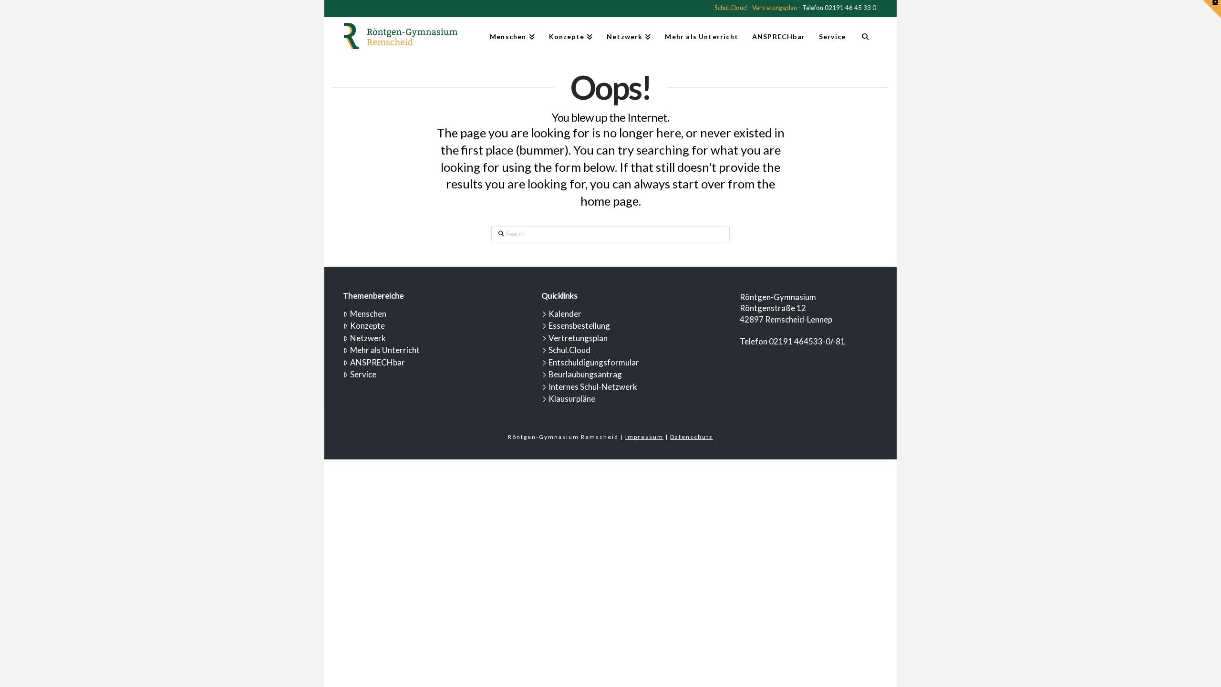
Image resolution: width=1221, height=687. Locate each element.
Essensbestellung (579, 326)
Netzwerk (368, 338)
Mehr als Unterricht (385, 350)
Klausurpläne (571, 399)
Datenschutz (691, 436)
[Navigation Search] (865, 40)
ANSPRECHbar (377, 362)
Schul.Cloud (730, 7)
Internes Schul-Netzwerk (592, 387)
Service (363, 374)
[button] (1212, 9)
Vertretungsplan (774, 7)
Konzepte (367, 326)
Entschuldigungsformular (593, 362)
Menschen (368, 314)
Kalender (564, 314)
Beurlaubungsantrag (585, 374)
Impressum (644, 436)
